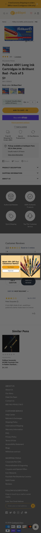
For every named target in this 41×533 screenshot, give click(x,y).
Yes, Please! (11, 267)
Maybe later (10, 270)
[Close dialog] (38, 257)
